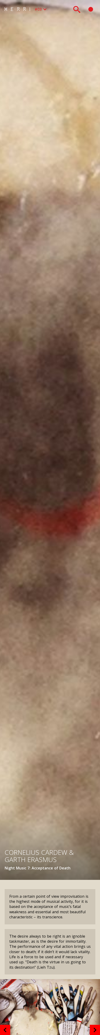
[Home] (18, 9)
